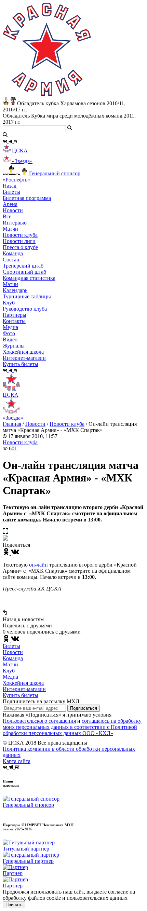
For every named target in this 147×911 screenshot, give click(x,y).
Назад (9, 186)
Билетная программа (27, 198)
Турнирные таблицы (27, 296)
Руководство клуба (25, 309)
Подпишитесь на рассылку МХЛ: (42, 701)
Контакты (14, 321)
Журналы (14, 346)
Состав (11, 259)
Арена (10, 204)
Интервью (15, 223)
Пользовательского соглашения (39, 721)
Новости (35, 424)
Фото (9, 333)
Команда (13, 658)
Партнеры (14, 315)
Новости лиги (19, 241)
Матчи (10, 229)
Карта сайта (16, 761)
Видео (10, 339)
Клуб (9, 671)
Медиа (10, 677)
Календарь (15, 290)
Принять (14, 904)
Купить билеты (20, 695)
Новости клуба (20, 235)
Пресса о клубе (20, 247)
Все (7, 216)
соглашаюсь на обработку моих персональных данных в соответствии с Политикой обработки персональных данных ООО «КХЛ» (72, 727)
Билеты (11, 646)
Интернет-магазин (24, 689)
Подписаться (83, 708)
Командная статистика (29, 278)
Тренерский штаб (23, 266)
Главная (12, 424)
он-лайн (39, 565)
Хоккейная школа (23, 683)
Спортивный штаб (24, 272)
